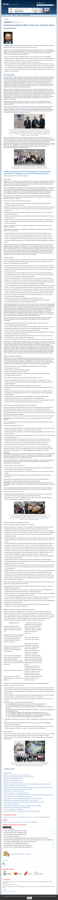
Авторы (14, 15)
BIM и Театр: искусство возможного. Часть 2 (13, 780)
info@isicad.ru (16, 884)
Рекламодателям (26, 15)
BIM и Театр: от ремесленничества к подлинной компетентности (17, 774)
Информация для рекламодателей (9, 891)
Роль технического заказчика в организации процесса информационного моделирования (22, 805)
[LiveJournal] (14, 768)
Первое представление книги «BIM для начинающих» (15, 785)
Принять (29, 898)
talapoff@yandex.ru (33, 47)
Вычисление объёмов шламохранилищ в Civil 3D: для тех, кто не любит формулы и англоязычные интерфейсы (28, 839)
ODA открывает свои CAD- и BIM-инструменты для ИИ (15, 843)
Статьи (9, 15)
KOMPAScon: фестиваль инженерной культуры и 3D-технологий (16, 822)
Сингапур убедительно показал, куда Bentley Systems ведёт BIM (17, 796)
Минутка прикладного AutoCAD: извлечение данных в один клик (17, 845)
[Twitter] (13, 768)
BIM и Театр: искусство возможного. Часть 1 (13, 782)
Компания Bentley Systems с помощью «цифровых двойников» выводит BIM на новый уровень (24, 802)
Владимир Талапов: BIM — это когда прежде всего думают (16, 792)
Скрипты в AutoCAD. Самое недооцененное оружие (15, 834)
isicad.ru (16, 881)
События (19, 15)
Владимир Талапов (10, 28)
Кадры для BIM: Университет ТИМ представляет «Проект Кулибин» (18, 789)
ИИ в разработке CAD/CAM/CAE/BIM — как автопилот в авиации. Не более (20, 841)
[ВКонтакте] (11, 768)
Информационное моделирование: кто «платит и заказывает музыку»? (19, 776)
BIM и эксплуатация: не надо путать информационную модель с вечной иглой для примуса (23, 798)
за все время (11, 828)
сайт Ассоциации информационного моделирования (27, 108)
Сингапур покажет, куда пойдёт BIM (11, 803)
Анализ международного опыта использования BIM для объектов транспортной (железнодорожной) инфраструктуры (28, 794)
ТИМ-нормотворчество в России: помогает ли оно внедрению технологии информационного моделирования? (27, 783)
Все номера (5, 860)
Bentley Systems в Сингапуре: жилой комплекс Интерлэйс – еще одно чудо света (21, 800)
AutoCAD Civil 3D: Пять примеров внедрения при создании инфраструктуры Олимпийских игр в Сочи (26, 838)
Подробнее (5, 889)
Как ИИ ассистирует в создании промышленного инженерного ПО (18, 847)
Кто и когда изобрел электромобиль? (12, 836)
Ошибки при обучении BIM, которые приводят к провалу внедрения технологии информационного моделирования (28, 787)
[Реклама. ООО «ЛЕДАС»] (29, 10)
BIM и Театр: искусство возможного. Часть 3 (13, 778)
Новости (4, 15)
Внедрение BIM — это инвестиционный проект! (14, 791)
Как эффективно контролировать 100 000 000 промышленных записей (18, 817)
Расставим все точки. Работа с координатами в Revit (15, 832)
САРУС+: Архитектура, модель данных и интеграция (15, 830)
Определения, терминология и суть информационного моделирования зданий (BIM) (22, 811)
